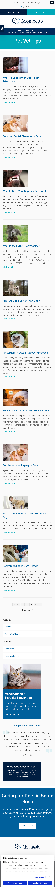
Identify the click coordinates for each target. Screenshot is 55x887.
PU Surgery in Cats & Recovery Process (25, 352)
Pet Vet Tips (7, 641)
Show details (41, 877)
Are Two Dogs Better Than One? (21, 300)
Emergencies (41, 12)
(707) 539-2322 (28, 7)
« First (16, 604)
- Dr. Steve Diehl (28, 755)
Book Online (14, 12)
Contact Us (27, 826)
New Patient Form (12, 634)
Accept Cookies (15, 883)
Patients (8, 627)
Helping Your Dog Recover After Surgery (26, 410)
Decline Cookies (40, 883)
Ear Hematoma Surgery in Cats (20, 465)
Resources (9, 649)
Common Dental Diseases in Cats (22, 136)
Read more (8, 102)
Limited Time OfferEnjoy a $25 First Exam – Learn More (26, 31)
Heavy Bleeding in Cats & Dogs (20, 565)
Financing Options (12, 656)
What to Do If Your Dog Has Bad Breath (25, 191)
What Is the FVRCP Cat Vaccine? (21, 245)
